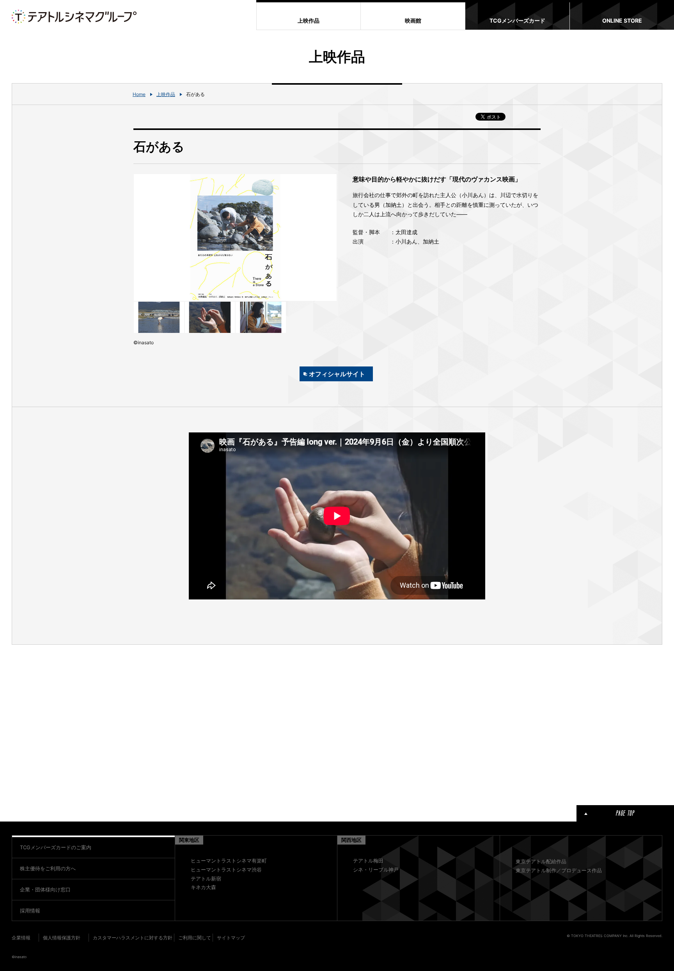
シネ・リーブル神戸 (376, 869)
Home (139, 94)
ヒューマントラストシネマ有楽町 (229, 860)
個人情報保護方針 (61, 938)
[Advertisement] (235, 723)
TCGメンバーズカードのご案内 (55, 847)
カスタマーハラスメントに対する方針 (132, 938)
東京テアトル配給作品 (541, 861)
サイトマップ (231, 938)
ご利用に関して (194, 938)
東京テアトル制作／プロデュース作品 (559, 870)
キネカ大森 (203, 887)
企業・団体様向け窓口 (45, 889)
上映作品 (165, 94)
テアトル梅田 (368, 860)
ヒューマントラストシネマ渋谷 (226, 869)
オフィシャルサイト (337, 374)
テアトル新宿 (206, 878)
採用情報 (30, 910)
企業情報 (21, 938)
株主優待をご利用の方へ (48, 868)
